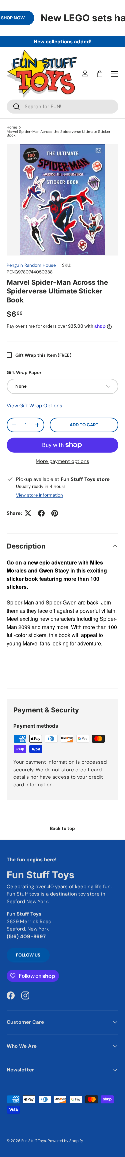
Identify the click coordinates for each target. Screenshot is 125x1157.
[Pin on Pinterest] (54, 513)
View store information (39, 495)
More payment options (62, 461)
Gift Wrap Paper (24, 372)
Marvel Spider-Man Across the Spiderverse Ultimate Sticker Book (58, 134)
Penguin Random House (31, 265)
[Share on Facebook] (41, 513)
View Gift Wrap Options (34, 405)
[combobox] (62, 107)
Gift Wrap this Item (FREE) (43, 355)
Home (12, 127)
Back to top (62, 828)
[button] (99, 74)
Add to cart (84, 425)
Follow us (28, 955)
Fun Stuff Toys (33, 1140)
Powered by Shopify (65, 1140)
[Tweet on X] (28, 513)
